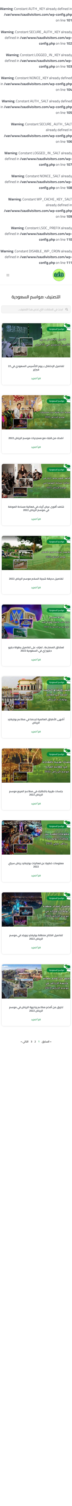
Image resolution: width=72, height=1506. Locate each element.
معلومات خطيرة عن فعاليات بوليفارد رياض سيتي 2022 (36, 865)
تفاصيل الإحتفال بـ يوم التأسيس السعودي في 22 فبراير (36, 368)
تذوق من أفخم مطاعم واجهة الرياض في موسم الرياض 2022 (36, 1009)
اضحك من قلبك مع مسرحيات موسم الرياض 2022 (36, 438)
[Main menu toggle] (7, 275)
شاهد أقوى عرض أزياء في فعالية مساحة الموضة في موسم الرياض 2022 (36, 508)
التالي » (24, 1041)
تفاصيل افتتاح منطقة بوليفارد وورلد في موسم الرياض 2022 (36, 937)
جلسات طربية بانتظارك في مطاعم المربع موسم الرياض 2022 (36, 793)
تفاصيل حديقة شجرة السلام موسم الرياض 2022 (36, 578)
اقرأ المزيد (36, 378)
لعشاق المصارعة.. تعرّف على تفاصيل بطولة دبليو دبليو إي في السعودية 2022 (36, 649)
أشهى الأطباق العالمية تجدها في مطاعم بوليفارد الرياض (36, 721)
